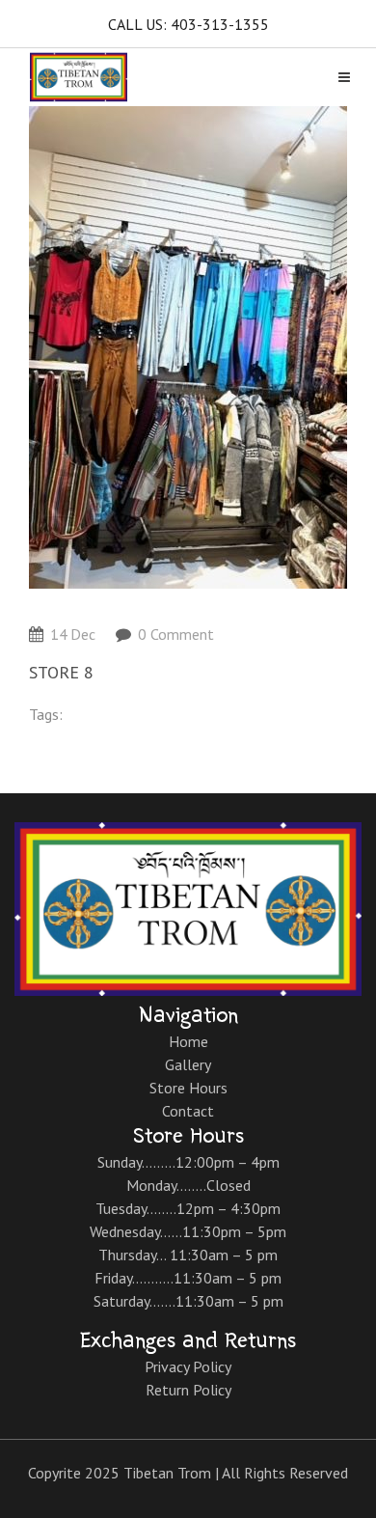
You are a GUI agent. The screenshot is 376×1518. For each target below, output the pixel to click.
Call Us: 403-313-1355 (188, 24)
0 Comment (176, 634)
